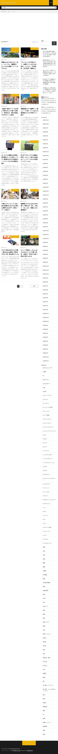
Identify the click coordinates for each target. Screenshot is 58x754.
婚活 (44, 594)
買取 (44, 710)
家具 (44, 610)
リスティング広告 (47, 527)
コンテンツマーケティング (49, 431)
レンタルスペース (47, 543)
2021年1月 (45, 309)
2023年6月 (45, 210)
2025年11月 (46, 120)
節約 (44, 694)
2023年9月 (45, 199)
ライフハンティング (15, 748)
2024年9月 (45, 159)
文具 (44, 630)
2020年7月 (45, 333)
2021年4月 (45, 297)
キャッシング (46, 411)
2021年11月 (46, 270)
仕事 (44, 555)
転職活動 (45, 726)
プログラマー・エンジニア (49, 499)
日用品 (44, 638)
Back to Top (29, 743)
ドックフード (46, 450)
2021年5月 (45, 293)
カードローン (46, 403)
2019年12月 (46, 357)
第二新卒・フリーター (48, 685)
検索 (42, 40)
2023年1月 (45, 226)
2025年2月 (45, 147)
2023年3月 (45, 222)
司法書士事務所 (46, 582)
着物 (44, 677)
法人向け (45, 665)
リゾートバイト (46, 531)
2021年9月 (45, 278)
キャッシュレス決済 (47, 407)
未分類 (44, 641)
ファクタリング (46, 484)
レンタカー (45, 539)
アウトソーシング (47, 395)
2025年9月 (45, 128)
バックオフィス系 (47, 454)
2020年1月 (45, 353)
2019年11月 (46, 361)
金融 (44, 730)
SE (43, 375)
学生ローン (45, 606)
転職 (44, 718)
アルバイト (45, 399)
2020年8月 (45, 329)
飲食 (44, 734)
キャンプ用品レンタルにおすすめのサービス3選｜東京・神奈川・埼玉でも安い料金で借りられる (29, 253)
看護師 (44, 673)
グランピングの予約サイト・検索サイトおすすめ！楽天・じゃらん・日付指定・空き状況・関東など (29, 65)
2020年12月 (46, 313)
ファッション (46, 487)
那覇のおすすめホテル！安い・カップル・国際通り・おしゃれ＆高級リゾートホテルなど (9, 65)
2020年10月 (46, 321)
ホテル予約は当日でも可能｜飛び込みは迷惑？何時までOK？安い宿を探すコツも (10, 252)
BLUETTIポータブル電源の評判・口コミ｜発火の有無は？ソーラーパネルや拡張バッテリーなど (29, 158)
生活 (15, 51)
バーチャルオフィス (47, 458)
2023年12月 (46, 187)
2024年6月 (45, 163)
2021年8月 (45, 282)
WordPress (30, 750)
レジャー (16, 48)
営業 (44, 586)
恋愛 (44, 626)
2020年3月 (45, 349)
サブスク (45, 438)
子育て (44, 598)
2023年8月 (45, 203)
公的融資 (45, 574)
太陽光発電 (45, 590)
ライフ (44, 523)
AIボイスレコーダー (47, 367)
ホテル (44, 511)
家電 (44, 614)
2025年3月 (45, 143)
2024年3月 (45, 175)
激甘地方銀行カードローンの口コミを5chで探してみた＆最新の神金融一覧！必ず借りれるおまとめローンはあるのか (49, 63)
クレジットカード (47, 419)
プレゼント (45, 495)
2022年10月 (46, 238)
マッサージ (45, 515)
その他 (44, 391)
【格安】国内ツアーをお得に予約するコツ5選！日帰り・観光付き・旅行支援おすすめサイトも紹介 (9, 112)
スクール (45, 442)
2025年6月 (45, 135)
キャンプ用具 (46, 415)
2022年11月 (46, 234)
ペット (44, 507)
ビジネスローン (46, 474)
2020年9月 (45, 325)
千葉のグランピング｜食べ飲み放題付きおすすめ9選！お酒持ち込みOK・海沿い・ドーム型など (10, 207)
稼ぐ (44, 681)
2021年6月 (45, 289)
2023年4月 (45, 218)
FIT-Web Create (16, 750)
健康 (44, 562)
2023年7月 (45, 207)
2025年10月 (46, 124)
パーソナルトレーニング (49, 462)
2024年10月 (46, 155)
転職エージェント (47, 722)
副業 (44, 578)
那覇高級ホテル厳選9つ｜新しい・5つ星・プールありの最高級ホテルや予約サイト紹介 (29, 112)
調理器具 (45, 706)
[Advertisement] (29, 24)
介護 (44, 551)
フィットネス (46, 491)
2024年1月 (45, 183)
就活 (44, 618)
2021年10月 (46, 274)
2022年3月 (45, 254)
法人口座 (45, 661)
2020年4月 (45, 345)
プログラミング (46, 503)
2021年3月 (45, 301)
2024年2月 (45, 179)
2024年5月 (45, 167)
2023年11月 (46, 191)
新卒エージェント (47, 634)
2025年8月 (45, 132)
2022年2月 (45, 258)
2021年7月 (45, 285)
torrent (44, 104)
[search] (55, 7)
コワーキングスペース (48, 427)
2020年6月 (45, 337)
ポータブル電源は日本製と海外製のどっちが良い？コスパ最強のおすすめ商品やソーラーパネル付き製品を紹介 (9, 159)
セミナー (45, 446)
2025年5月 (45, 139)
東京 (44, 649)
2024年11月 (46, 151)
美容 (44, 698)
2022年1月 (45, 262)
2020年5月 (45, 341)
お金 (44, 387)
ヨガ (44, 519)
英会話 (44, 702)
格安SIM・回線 (46, 657)
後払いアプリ (46, 622)
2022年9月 (45, 242)
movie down (45, 113)
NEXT (34, 286)
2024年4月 (45, 171)
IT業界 (44, 371)
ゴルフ (44, 435)
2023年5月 (45, 214)
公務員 (44, 570)
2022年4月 (45, 250)
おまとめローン (46, 383)
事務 (44, 547)
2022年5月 (45, 246)
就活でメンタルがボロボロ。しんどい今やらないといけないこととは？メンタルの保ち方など (48, 100)
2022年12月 (46, 230)
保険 (44, 559)
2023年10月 (46, 195)
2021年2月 (45, 305)
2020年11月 (46, 317)
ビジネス (45, 466)
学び (44, 602)
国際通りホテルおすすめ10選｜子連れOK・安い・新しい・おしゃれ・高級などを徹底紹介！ (29, 207)
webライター (46, 379)
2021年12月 (46, 266)
